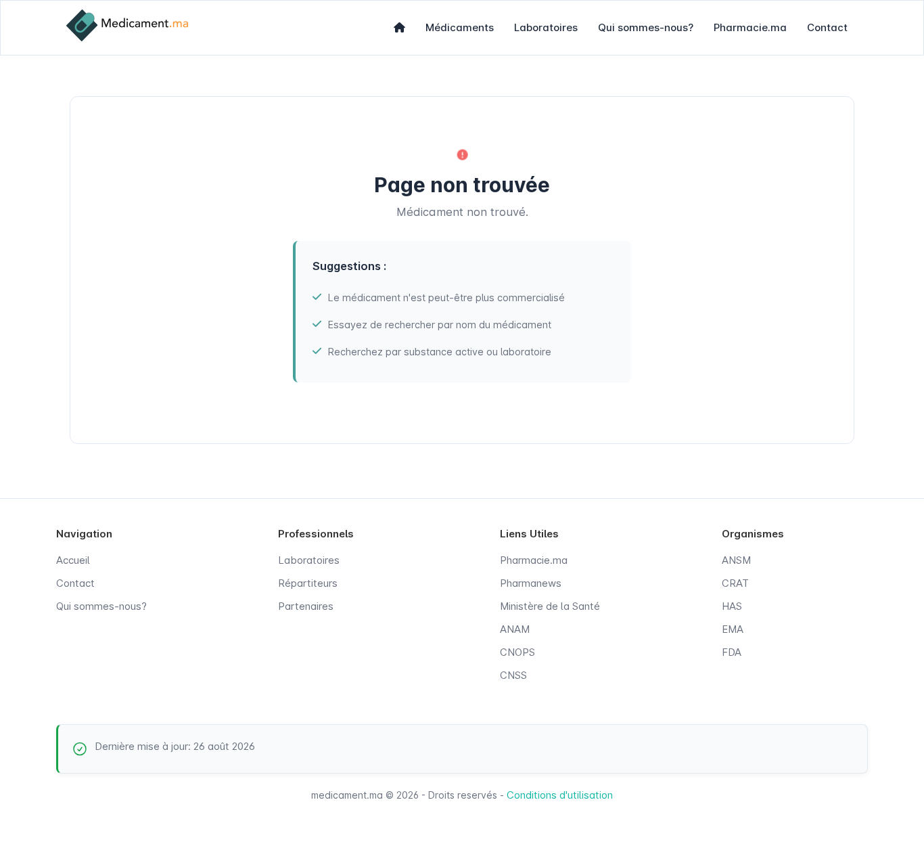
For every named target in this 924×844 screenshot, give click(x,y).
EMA (732, 629)
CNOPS (517, 652)
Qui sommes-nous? (645, 27)
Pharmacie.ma (750, 27)
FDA (731, 652)
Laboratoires (546, 27)
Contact (827, 27)
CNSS (513, 675)
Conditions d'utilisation (560, 795)
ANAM (515, 629)
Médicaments (459, 27)
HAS (732, 606)
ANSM (736, 560)
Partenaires (305, 606)
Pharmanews (530, 583)
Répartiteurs (308, 583)
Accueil (73, 560)
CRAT (735, 583)
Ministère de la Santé (550, 606)
